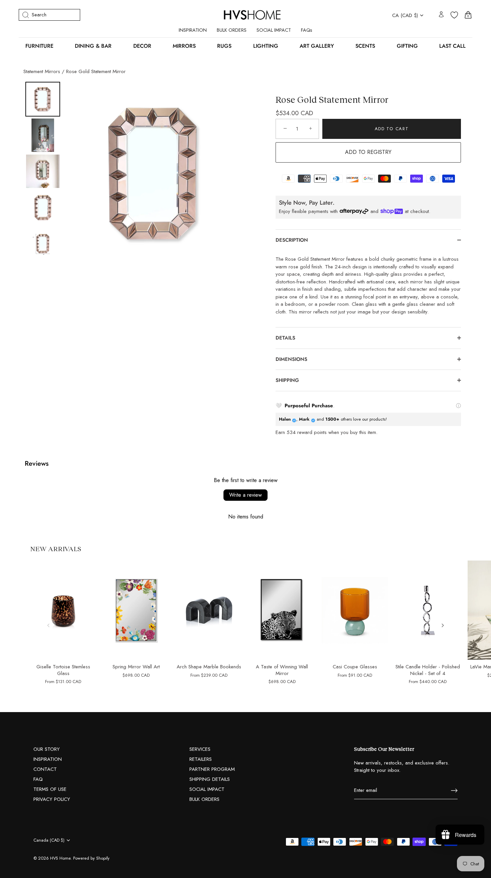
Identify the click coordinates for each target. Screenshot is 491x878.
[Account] (441, 15)
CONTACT (45, 769)
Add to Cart (392, 129)
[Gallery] (134, 173)
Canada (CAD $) (48, 840)
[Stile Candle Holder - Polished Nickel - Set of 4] (428, 610)
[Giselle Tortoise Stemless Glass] (63, 610)
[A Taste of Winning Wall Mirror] (282, 610)
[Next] (236, 173)
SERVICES (199, 749)
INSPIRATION (193, 30)
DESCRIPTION (292, 240)
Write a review (245, 495)
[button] (48, 625)
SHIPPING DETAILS (209, 779)
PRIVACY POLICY (51, 799)
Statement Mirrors (41, 71)
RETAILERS (200, 759)
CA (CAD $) (405, 15)
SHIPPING (287, 380)
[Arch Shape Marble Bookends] (209, 610)
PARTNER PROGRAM (212, 769)
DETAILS (285, 338)
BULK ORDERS (232, 30)
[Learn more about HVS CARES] (458, 405)
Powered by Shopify (91, 858)
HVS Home (60, 858)
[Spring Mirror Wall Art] (136, 610)
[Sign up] (454, 790)
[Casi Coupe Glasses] (355, 610)
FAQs (306, 30)
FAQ (38, 779)
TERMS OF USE (49, 789)
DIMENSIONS (292, 359)
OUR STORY (46, 749)
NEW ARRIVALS (55, 548)
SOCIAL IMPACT (274, 30)
